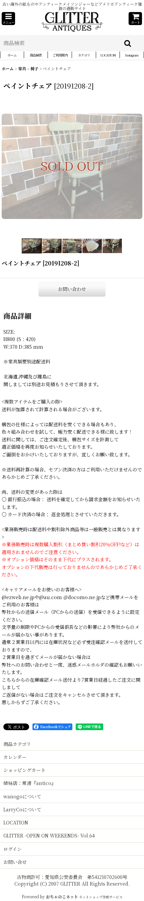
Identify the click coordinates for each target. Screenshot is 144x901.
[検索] (128, 43)
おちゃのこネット (62, 896)
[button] (8, 18)
